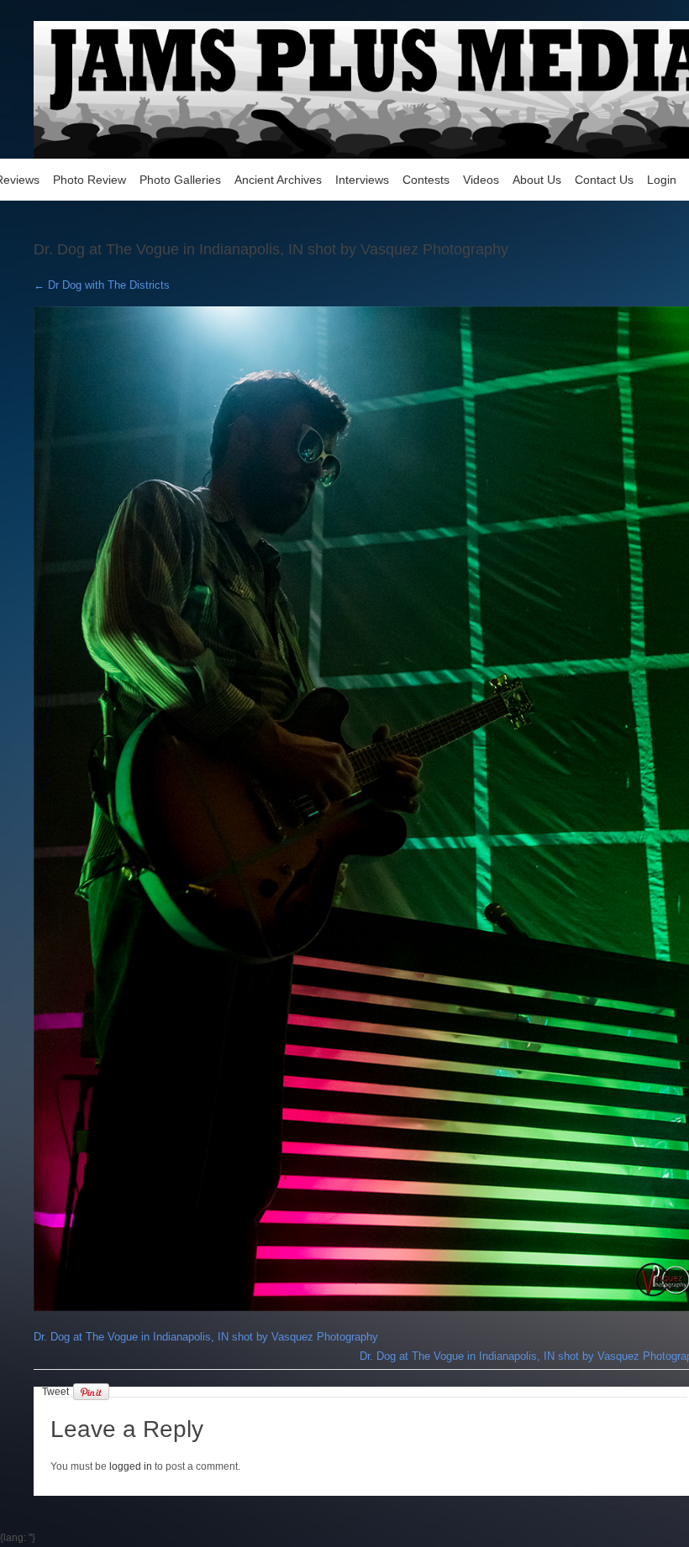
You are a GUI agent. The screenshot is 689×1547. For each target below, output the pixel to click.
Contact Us (604, 179)
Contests (426, 179)
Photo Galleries (180, 179)
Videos (481, 179)
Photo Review (89, 179)
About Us (537, 179)
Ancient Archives (278, 179)
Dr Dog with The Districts (102, 285)
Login (661, 179)
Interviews (362, 179)
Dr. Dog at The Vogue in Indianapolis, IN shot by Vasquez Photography (206, 1336)
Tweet (55, 1392)
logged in (130, 1466)
